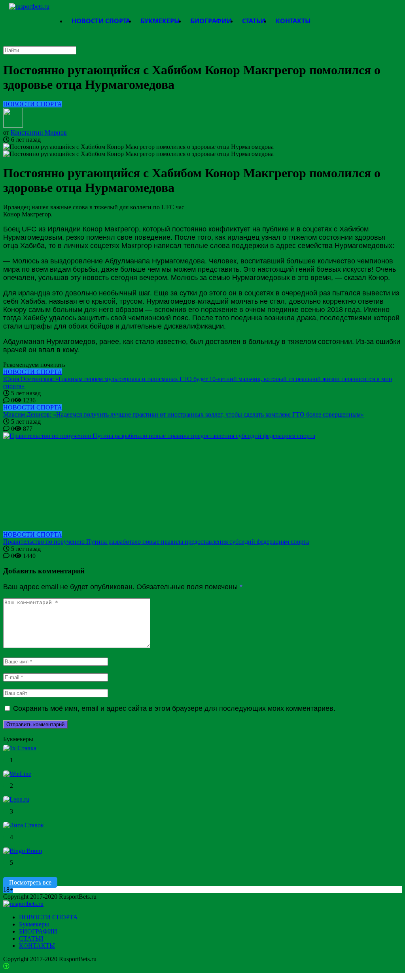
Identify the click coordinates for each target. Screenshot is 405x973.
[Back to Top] (6, 966)
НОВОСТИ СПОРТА (32, 104)
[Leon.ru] (16, 799)
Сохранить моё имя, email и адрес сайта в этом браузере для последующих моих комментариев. (174, 708)
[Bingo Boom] (22, 850)
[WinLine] (17, 773)
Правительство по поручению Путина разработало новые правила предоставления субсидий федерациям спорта (156, 541)
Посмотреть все (30, 882)
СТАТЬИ (31, 938)
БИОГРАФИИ (38, 931)
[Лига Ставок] (23, 825)
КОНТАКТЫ (37, 945)
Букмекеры (34, 924)
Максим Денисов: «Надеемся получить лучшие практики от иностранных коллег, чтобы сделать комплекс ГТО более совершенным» (183, 414)
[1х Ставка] (19, 748)
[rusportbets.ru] (29, 6)
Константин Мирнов (39, 132)
